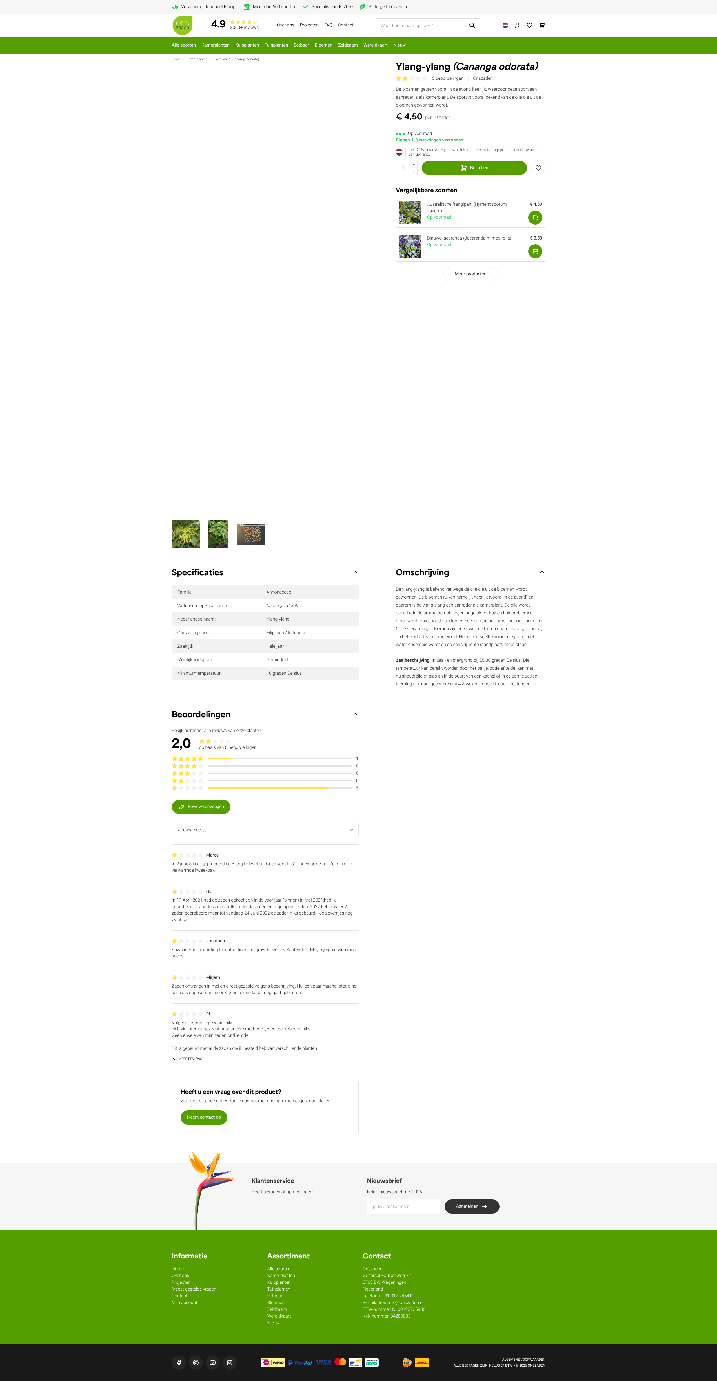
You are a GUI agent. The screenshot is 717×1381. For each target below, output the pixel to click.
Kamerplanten (215, 45)
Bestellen (479, 168)
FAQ (328, 25)
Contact (346, 25)
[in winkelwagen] (535, 218)
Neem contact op (204, 1117)
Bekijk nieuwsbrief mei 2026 (394, 1191)
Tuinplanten (276, 45)
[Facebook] (179, 1363)
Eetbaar (301, 45)
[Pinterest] (196, 1363)
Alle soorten (184, 45)
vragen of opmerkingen (289, 1191)
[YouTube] (213, 1363)
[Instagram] (230, 1363)
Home (176, 59)
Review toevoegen (206, 807)
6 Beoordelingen (447, 78)
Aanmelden (467, 1206)
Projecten (309, 25)
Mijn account (184, 1302)
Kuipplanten (247, 45)
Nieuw (399, 45)
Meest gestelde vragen (194, 1289)
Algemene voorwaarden (523, 1360)
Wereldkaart (375, 45)
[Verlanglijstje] (529, 25)
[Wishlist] (538, 168)
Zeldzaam (348, 45)
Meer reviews (190, 1059)
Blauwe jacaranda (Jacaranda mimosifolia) (469, 238)
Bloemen (323, 45)
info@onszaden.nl (406, 1302)
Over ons (285, 25)
